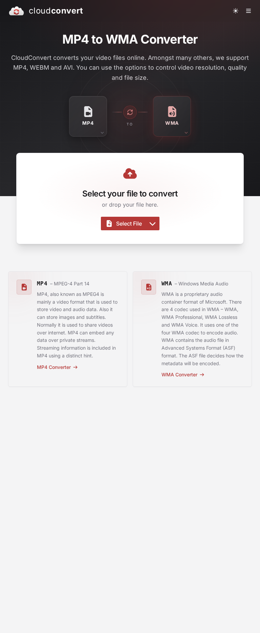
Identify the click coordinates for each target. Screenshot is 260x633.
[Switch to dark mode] (235, 11)
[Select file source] (152, 223)
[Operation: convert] (130, 112)
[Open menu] (248, 11)
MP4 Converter (54, 367)
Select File (129, 223)
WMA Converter (179, 374)
